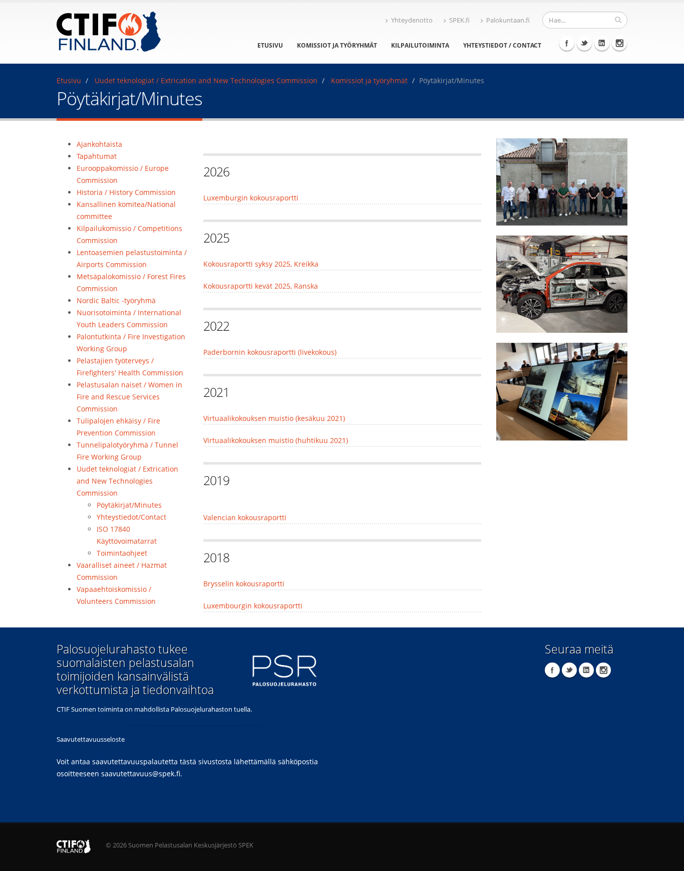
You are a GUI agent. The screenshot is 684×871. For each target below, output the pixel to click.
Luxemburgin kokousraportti (250, 197)
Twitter (584, 43)
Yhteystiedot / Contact (502, 45)
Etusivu (270, 45)
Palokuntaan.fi (508, 20)
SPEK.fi (459, 20)
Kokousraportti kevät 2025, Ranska (260, 286)
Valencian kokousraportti (244, 517)
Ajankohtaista (99, 144)
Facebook (566, 43)
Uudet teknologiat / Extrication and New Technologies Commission (206, 80)
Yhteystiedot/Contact (131, 517)
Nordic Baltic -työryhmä (116, 300)
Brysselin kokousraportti (243, 583)
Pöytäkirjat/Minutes (129, 505)
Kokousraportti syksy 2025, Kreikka (260, 264)
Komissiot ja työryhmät (337, 45)
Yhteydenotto (412, 20)
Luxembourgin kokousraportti (252, 605)
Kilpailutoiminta (420, 45)
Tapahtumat (97, 156)
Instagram (619, 43)
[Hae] (618, 20)
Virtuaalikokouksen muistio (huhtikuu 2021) (275, 440)
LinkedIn (601, 43)
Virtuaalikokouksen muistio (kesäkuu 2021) (274, 418)
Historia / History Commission (126, 192)
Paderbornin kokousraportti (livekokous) (269, 352)
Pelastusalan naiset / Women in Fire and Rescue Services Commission (129, 396)
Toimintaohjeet (122, 553)
